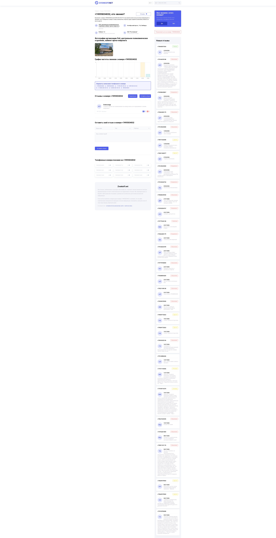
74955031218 (140, 170)
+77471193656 (167, 368)
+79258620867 (167, 92)
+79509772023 (167, 315)
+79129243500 (167, 127)
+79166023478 (167, 247)
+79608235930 (167, 195)
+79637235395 (167, 419)
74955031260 (102, 175)
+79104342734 (167, 182)
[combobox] (156, 3)
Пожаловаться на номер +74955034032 (168, 32)
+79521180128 (167, 288)
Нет (174, 23)
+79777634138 (167, 221)
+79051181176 (167, 445)
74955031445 (140, 175)
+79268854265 (167, 275)
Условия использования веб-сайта (115, 205)
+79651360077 (167, 153)
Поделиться (132, 96)
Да (162, 23)
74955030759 (140, 165)
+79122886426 (161, 356)
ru (151, 3)
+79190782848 (161, 511)
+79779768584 (167, 263)
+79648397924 (167, 46)
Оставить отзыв (145, 96)
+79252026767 (167, 208)
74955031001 (102, 170)
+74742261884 (167, 432)
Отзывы (142, 14)
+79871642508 (167, 140)
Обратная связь (128, 205)
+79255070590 (167, 301)
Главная (97, 11)
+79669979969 (167, 480)
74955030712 (121, 165)
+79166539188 (167, 59)
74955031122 (121, 170)
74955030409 (102, 165)
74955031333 (121, 175)
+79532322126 (167, 340)
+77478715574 (167, 388)
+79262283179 (167, 112)
